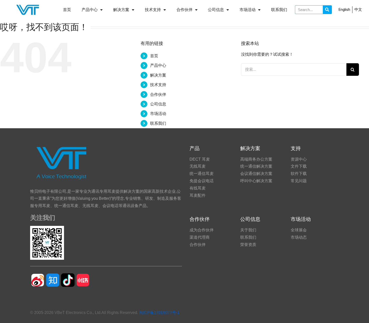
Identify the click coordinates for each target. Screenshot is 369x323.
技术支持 (153, 10)
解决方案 (121, 10)
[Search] (327, 10)
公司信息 (216, 10)
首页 (67, 10)
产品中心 (90, 10)
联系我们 (279, 10)
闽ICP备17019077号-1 (159, 312)
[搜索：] (293, 69)
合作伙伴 (184, 10)
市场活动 (247, 10)
